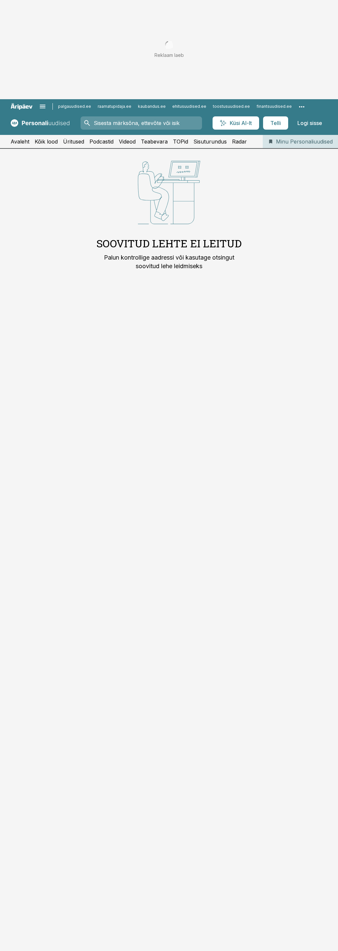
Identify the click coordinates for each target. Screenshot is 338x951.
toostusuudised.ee (231, 106)
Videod (127, 141)
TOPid (180, 141)
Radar (239, 141)
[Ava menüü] (42, 106)
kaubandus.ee (152, 106)
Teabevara (154, 141)
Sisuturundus (210, 141)
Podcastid (101, 141)
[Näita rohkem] (301, 106)
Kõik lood (46, 141)
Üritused (73, 141)
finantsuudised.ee (274, 106)
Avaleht (20, 141)
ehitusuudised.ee (189, 106)
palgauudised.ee (74, 106)
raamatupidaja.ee (114, 106)
